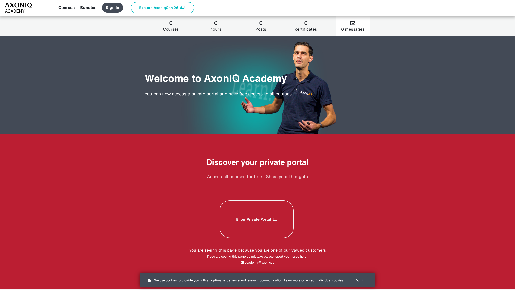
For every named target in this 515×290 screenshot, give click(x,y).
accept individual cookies (324, 280)
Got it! (359, 280)
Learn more (292, 280)
